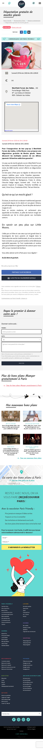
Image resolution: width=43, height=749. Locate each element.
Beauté (3, 682)
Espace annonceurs (6, 622)
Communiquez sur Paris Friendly (11, 727)
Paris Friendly (8, 21)
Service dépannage (6, 699)
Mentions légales (31, 729)
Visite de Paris (26, 612)
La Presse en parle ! (31, 727)
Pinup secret (21, 737)
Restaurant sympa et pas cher (8, 667)
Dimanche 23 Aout (6, 635)
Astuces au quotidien (32, 423)
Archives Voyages (27, 686)
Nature (24, 616)
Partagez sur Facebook (21, 272)
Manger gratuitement (34, 21)
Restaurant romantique (7, 669)
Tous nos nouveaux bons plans (31, 458)
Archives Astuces (27, 690)
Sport (24, 610)
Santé (3, 680)
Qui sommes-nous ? (11, 729)
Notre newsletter (5, 616)
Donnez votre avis (16, 27)
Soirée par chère (26, 627)
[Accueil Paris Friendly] (21, 4)
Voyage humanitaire (27, 665)
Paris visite (10, 446)
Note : (3, 336)
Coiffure (3, 684)
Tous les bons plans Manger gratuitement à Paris (24, 385)
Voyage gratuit (26, 669)
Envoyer (21, 363)
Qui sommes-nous (6, 618)
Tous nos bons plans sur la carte (22, 480)
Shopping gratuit (27, 640)
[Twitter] (25, 32)
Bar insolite (25, 625)
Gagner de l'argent (6, 697)
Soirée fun (25, 629)
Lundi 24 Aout (5, 637)
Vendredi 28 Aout (5, 645)
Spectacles (25, 608)
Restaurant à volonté (6, 665)
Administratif (5, 701)
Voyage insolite (26, 667)
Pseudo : (4, 328)
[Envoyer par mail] (28, 32)
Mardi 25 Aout (5, 639)
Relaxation (4, 678)
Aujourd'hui (4, 633)
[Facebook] (21, 32)
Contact (3, 624)
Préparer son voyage (27, 661)
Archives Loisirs (26, 678)
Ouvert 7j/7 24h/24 (6, 703)
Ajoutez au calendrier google (23, 278)
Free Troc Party (5, 606)
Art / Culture (26, 614)
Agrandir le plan (9, 130)
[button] (9, 3)
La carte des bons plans (7, 612)
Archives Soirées (26, 680)
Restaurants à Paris (19, 21)
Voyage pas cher (26, 663)
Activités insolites (27, 606)
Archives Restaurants (28, 682)
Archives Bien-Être (27, 684)
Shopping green (26, 644)
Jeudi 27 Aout (5, 643)
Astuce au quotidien (6, 695)
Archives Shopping (27, 688)
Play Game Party (5, 608)
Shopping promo (27, 642)
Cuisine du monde (6, 661)
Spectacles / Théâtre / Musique (32, 447)
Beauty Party (4, 610)
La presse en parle (6, 620)
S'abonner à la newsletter (21, 547)
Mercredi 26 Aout (5, 641)
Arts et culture (11, 423)
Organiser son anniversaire (29, 631)
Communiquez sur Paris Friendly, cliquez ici (14, 298)
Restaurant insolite (6, 663)
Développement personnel (8, 686)
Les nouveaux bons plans (7, 614)
